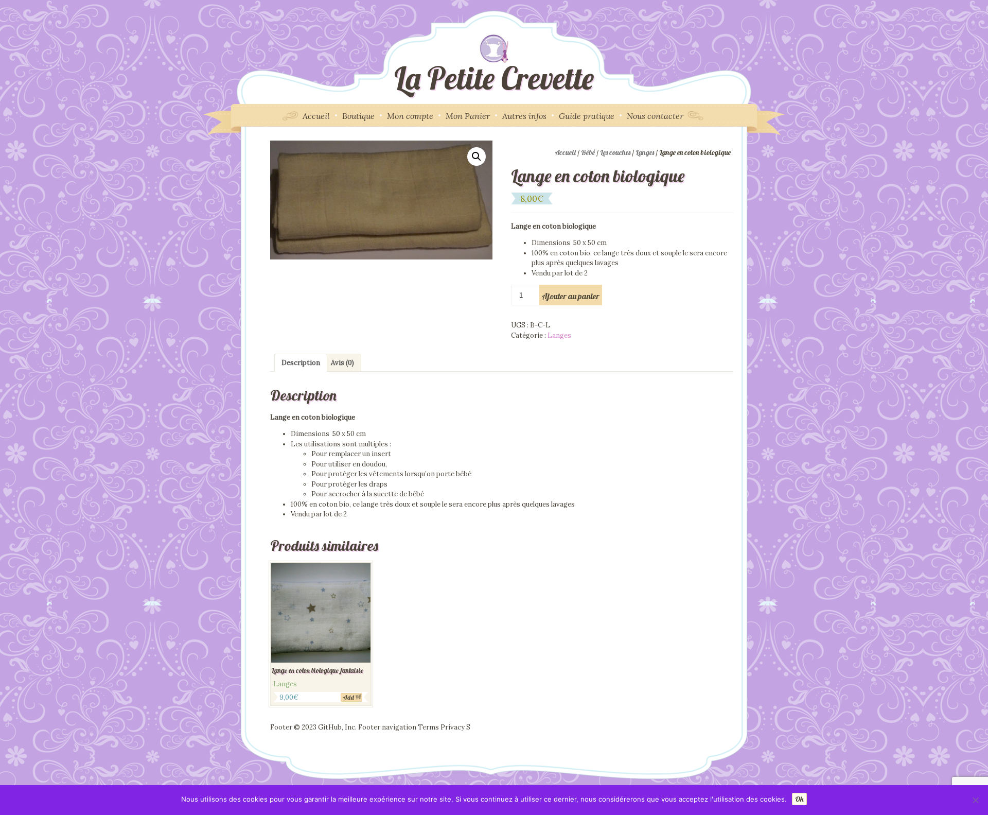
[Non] (975, 800)
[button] (476, 156)
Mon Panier (468, 116)
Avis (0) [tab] (342, 362)
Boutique (358, 116)
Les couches (615, 152)
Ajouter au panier (570, 296)
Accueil (316, 116)
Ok (799, 799)
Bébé (588, 152)
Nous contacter (655, 116)
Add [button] (348, 697)
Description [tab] (300, 362)
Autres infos (524, 116)
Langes (645, 152)
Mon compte (410, 116)
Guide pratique (586, 116)
